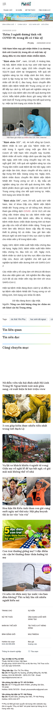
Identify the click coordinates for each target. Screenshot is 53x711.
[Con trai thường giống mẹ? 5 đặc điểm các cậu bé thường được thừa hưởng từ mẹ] (26, 534)
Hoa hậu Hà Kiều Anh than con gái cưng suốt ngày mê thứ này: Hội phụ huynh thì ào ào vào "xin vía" (26, 511)
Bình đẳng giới (8, 24)
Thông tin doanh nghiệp (11, 651)
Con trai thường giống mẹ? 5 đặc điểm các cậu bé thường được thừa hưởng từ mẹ (25, 554)
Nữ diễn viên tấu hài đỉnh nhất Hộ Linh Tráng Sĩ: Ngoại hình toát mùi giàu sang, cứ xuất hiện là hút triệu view (25, 386)
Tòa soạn (34, 651)
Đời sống (45, 24)
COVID (27, 211)
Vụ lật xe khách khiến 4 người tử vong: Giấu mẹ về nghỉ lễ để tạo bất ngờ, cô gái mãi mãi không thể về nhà (26, 468)
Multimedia (33, 634)
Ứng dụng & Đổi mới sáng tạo (37, 618)
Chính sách (22, 24)
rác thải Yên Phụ (18, 319)
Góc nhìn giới (34, 24)
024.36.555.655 (8, 644)
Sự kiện (19, 10)
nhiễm (26, 137)
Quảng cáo (32, 644)
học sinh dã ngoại (38, 319)
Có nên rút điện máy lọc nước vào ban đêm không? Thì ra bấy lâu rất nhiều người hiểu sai (25, 597)
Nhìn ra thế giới (9, 625)
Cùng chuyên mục (15, 347)
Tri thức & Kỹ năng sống (37, 626)
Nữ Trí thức (30, 10)
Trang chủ (7, 10)
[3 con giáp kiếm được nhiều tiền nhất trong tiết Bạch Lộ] (26, 408)
